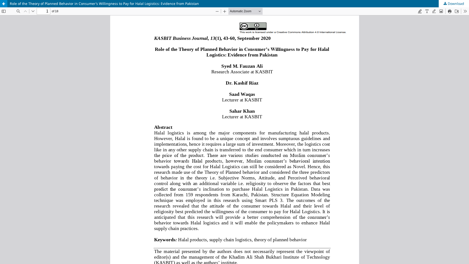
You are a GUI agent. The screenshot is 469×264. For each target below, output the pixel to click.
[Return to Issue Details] (3, 3)
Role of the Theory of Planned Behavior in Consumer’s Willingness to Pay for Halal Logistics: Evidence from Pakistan (104, 3)
